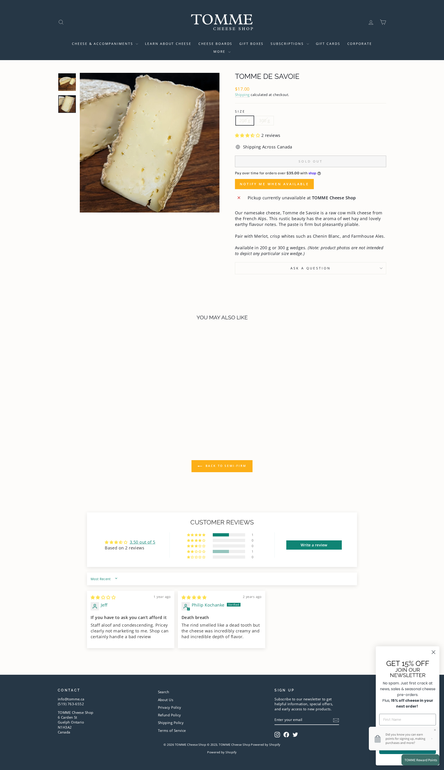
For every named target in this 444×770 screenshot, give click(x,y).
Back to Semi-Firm (225, 466)
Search (163, 692)
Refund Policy (169, 715)
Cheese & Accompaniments (103, 43)
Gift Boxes (251, 43)
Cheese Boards (215, 43)
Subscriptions (288, 43)
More (220, 51)
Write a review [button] (314, 545)
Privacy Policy (169, 707)
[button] (248, 135)
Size (240, 111)
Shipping (242, 94)
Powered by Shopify (222, 752)
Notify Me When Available (274, 184)
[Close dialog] (433, 652)
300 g (264, 120)
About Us (165, 699)
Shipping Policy (171, 722)
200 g (244, 120)
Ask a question (310, 268)
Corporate (359, 43)
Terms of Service (172, 730)
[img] (103, 597)
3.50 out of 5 (142, 542)
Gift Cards (328, 43)
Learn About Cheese (168, 43)
